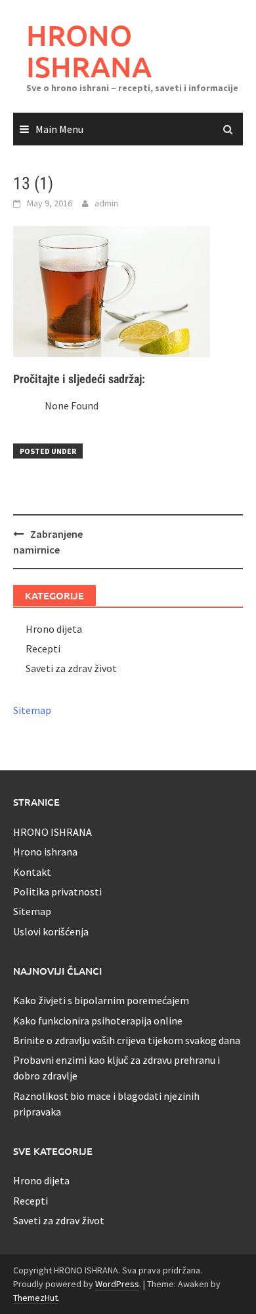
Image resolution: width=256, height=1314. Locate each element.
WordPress (117, 1284)
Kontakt (32, 871)
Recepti (43, 648)
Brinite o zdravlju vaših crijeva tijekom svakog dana (126, 1040)
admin (106, 203)
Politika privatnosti (57, 891)
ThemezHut (35, 1298)
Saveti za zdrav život (71, 668)
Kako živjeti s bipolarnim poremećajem (101, 1000)
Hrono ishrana (45, 851)
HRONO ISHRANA (89, 50)
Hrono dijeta (54, 628)
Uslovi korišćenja (51, 931)
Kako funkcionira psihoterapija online (97, 1020)
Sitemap (32, 710)
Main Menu (59, 129)
